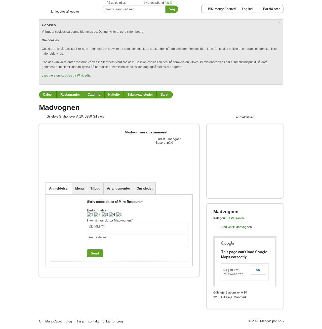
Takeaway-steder (140, 94)
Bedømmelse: (97, 210)
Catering (94, 94)
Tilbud (95, 188)
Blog (68, 321)
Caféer (48, 94)
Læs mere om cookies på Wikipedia (66, 75)
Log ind (247, 9)
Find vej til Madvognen (236, 227)
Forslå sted (271, 9)
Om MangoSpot (50, 321)
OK (258, 270)
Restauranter (70, 94)
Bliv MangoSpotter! (222, 9)
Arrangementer (118, 188)
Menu (79, 188)
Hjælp (79, 321)
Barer (164, 94)
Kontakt (93, 321)
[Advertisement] (104, 170)
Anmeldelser (59, 188)
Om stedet (144, 188)
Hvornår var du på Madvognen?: (110, 220)
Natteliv (114, 94)
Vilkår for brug (112, 321)
